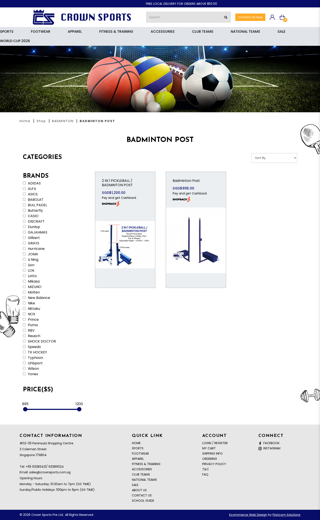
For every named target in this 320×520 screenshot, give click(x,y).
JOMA (32, 254)
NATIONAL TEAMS (144, 479)
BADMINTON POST (97, 121)
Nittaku (33, 309)
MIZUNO (34, 287)
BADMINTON (63, 121)
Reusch (33, 336)
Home (25, 121)
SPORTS (137, 448)
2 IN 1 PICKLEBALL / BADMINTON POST (117, 183)
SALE (135, 485)
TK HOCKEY (37, 352)
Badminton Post (186, 180)
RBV (31, 330)
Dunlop (33, 227)
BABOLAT (35, 200)
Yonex (32, 374)
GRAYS (33, 243)
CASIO (33, 216)
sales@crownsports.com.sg (50, 472)
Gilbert (33, 238)
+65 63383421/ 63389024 (45, 466)
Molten (33, 292)
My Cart (209, 448)
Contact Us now (250, 17)
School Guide (143, 500)
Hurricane (36, 249)
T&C (205, 469)
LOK (30, 270)
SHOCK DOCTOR (41, 341)
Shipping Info (212, 453)
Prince (33, 319)
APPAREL (138, 459)
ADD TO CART (125, 242)
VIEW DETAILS (125, 229)
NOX (31, 314)
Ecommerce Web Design (248, 515)
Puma (32, 325)
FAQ (205, 474)
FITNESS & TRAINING (146, 464)
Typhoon (35, 358)
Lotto (32, 276)
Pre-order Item (125, 256)
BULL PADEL (37, 205)
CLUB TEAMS (141, 474)
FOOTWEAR (140, 453)
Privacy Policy (214, 464)
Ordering (209, 459)
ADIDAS (34, 183)
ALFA (31, 189)
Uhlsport (35, 363)
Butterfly (35, 210)
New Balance (38, 298)
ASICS (32, 194)
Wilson (33, 369)
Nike (31, 303)
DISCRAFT (36, 221)
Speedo (34, 347)
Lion (30, 265)
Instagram (271, 448)
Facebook (271, 443)
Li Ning (32, 259)
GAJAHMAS (37, 232)
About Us (139, 490)
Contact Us (142, 495)
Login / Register (215, 443)
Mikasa (33, 281)
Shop (41, 121)
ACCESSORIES (142, 469)
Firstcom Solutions (286, 515)
